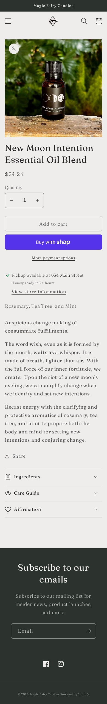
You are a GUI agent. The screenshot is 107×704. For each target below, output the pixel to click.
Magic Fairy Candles (44, 694)
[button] (8, 21)
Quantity (13, 187)
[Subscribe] (88, 631)
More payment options (53, 257)
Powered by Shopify (74, 694)
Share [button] (19, 456)
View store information (39, 291)
